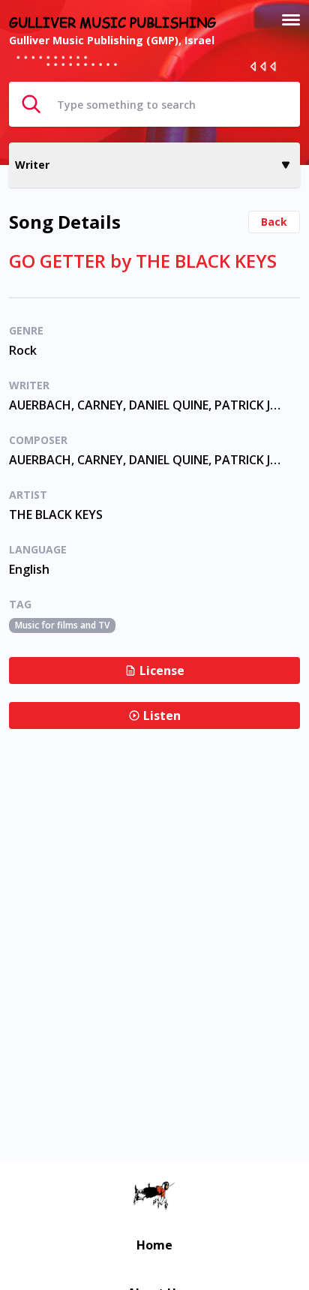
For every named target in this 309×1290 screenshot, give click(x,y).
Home (154, 1245)
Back (274, 221)
